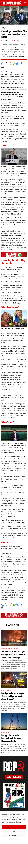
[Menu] (25, 2)
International (4, 648)
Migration (7, 690)
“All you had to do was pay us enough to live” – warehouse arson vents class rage (13, 654)
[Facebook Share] (2, 63)
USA (17, 648)
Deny (14, 831)
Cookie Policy (10, 839)
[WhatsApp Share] (14, 63)
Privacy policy (17, 839)
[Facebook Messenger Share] (17, 63)
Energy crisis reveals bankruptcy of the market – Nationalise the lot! (12, 738)
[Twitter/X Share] (6, 63)
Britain (2, 690)
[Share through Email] (21, 63)
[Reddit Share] (10, 63)
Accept (14, 827)
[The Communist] (11, 4)
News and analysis (14, 40)
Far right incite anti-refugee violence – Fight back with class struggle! (12, 696)
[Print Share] (2, 67)
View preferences (14, 835)
